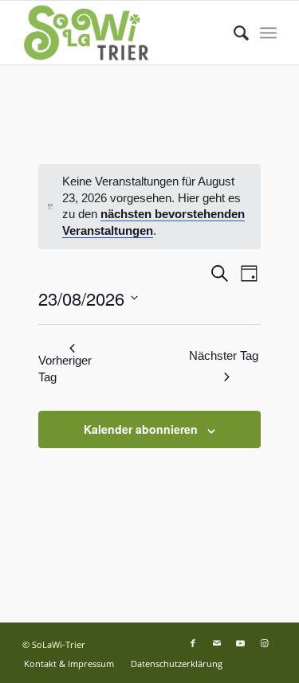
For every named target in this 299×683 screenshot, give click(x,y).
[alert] (150, 206)
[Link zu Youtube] (241, 643)
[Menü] (268, 33)
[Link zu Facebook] (193, 643)
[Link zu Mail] (217, 643)
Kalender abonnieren (141, 429)
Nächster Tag (223, 355)
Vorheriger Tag (65, 368)
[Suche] (233, 32)
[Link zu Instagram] (265, 643)
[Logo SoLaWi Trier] (124, 32)
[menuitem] (233, 32)
